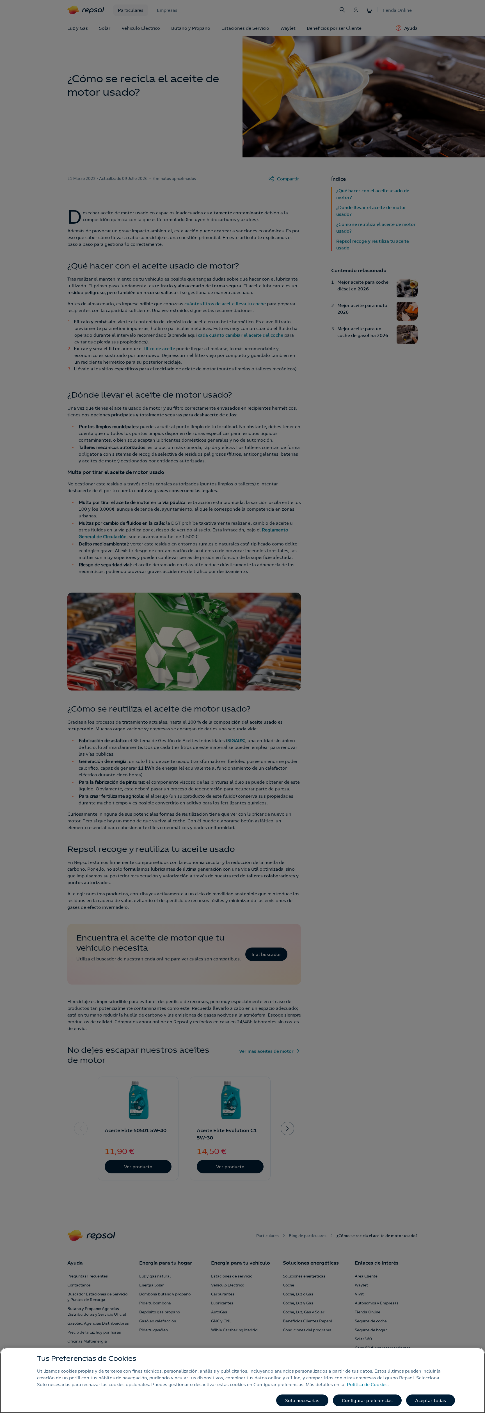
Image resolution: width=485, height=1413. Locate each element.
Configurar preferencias (367, 1400)
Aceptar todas (430, 1400)
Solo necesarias (302, 1400)
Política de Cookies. (368, 1384)
